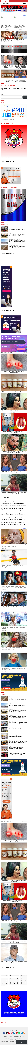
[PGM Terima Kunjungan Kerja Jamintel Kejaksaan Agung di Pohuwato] (4, 235)
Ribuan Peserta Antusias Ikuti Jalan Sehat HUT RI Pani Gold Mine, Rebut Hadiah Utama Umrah (17, 241)
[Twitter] (7, 1033)
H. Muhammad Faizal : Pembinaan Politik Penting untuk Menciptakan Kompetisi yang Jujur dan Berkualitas (18, 742)
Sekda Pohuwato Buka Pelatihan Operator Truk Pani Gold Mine (16, 748)
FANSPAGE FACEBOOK (7, 161)
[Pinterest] (9, 1033)
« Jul (2, 987)
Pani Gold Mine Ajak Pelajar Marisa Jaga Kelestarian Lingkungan (17, 735)
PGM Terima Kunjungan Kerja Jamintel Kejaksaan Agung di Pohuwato (17, 235)
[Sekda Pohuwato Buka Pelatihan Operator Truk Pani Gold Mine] (4, 748)
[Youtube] (17, 1033)
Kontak (10, 1036)
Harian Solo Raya (8, 3)
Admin (2, 508)
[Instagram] (12, 1033)
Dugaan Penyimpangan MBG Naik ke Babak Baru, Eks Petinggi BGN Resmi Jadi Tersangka (17, 754)
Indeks (5, 1036)
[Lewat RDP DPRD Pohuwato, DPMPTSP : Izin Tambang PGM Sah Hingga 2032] (4, 229)
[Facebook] (4, 1033)
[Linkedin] (14, 1033)
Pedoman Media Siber (19, 1036)
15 (21, 980)
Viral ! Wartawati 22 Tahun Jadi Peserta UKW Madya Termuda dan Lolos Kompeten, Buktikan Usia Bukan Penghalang (18, 723)
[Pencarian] (26, 4)
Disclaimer (13, 1038)
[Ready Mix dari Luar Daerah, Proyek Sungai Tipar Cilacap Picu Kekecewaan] (4, 247)
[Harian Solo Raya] (14, 1030)
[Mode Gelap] (24, 4)
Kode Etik (7, 1038)
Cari (2, 94)
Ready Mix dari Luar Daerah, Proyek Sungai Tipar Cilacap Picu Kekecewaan (17, 247)
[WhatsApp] (19, 1033)
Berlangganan (21, 1042)
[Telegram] (22, 1033)
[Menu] (2, 3)
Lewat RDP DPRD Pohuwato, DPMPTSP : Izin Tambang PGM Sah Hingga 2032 (17, 228)
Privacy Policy (20, 1038)
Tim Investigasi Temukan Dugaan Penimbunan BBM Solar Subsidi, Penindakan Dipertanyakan (16, 729)
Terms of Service (14, 1039)
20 (14, 982)
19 (10, 982)
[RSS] (24, 1033)
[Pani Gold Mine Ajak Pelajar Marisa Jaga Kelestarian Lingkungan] (4, 736)
